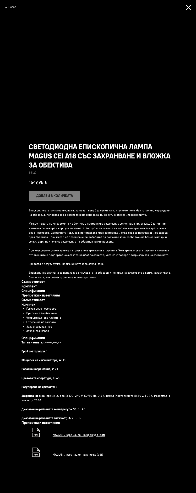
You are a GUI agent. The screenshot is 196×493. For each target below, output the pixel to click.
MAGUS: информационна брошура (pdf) (79, 435)
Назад (12, 7)
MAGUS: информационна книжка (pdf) (78, 454)
